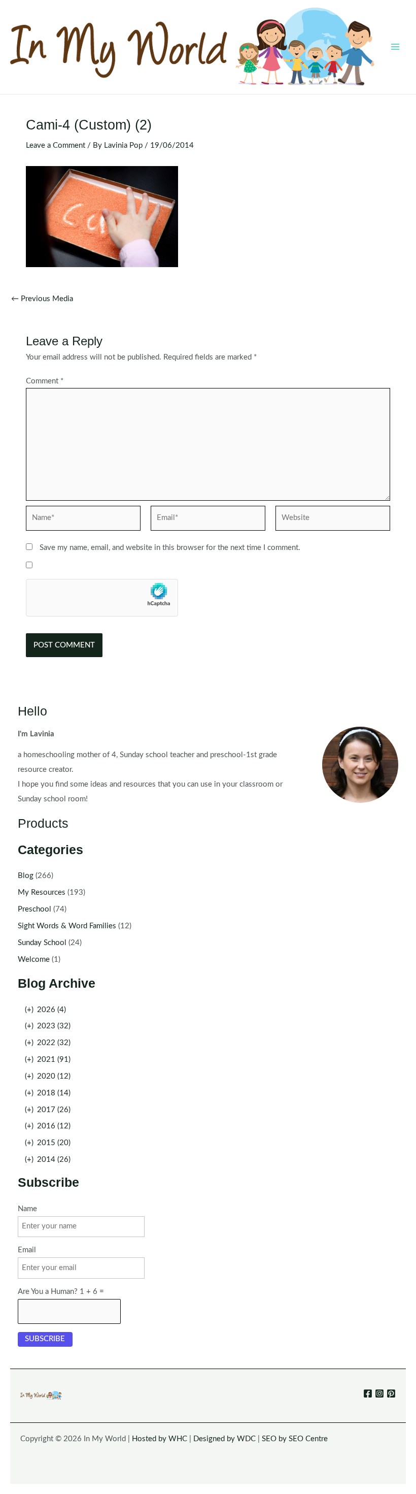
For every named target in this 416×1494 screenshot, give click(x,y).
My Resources (41, 892)
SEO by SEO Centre (295, 1439)
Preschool (34, 909)
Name (27, 1209)
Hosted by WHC (159, 1439)
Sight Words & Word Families (67, 926)
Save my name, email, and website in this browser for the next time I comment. (170, 547)
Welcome (34, 959)
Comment (44, 381)
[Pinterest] (391, 1393)
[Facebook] (367, 1393)
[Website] (332, 520)
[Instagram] (379, 1393)
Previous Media (42, 299)
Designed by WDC (224, 1439)
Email (27, 1250)
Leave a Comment (55, 145)
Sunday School (42, 943)
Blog (25, 876)
